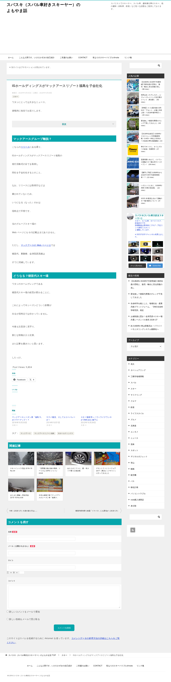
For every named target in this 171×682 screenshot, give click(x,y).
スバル (133, 382)
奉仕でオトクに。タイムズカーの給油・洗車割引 (151, 149)
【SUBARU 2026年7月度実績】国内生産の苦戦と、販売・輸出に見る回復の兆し (151, 85)
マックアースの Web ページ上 (36, 245)
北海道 (133, 425)
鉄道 (132, 407)
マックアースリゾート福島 (44, 433)
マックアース (26, 433)
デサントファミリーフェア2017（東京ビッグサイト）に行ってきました (106, 470)
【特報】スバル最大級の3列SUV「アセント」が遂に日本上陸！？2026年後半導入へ (151, 111)
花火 (132, 364)
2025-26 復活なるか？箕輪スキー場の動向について (151, 200)
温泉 (132, 444)
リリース (25, 147)
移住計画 (134, 487)
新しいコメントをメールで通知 (24, 611)
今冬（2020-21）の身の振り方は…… (23, 511)
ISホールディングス (65, 433)
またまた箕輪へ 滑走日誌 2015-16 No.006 (19, 496)
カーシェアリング (138, 370)
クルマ (133, 401)
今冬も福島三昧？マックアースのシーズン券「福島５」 (49, 496)
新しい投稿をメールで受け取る (24, 619)
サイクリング (136, 395)
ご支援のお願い (66, 57)
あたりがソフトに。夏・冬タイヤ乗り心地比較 (78, 469)
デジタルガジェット (139, 456)
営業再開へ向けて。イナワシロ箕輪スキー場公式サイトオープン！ (151, 162)
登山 (132, 463)
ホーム (11, 57)
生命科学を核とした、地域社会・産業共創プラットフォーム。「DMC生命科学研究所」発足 (147, 306)
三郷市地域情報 (137, 376)
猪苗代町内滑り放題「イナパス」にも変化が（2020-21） (97, 511)
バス (132, 481)
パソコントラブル (138, 493)
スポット (134, 450)
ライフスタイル (137, 413)
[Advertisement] (85, 34)
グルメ (133, 419)
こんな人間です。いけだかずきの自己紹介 (37, 57)
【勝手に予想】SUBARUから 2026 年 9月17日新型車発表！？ (151, 174)
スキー (15, 97)
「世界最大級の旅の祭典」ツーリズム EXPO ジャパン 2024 (49, 470)
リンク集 (128, 57)
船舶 (132, 469)
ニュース (134, 438)
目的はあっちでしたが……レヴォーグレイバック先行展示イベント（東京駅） (151, 98)
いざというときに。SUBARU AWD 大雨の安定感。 (151, 187)
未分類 (133, 506)
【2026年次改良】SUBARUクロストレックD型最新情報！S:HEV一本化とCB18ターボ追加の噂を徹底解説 (151, 137)
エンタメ (134, 432)
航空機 (133, 475)
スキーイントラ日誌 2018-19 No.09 (21, 469)
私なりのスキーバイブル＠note (106, 57)
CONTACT (82, 57)
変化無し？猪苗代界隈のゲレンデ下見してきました (151, 123)
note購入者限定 (137, 500)
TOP (32, 655)
